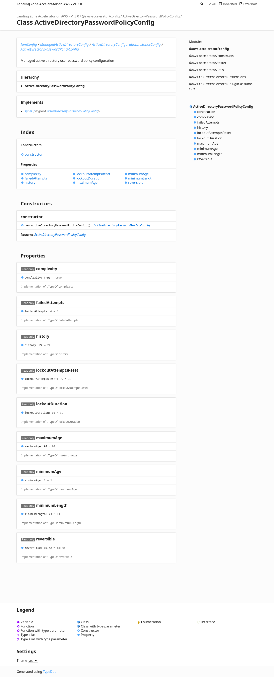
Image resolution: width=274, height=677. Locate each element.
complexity (33, 174)
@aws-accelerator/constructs (211, 56)
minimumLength (140, 178)
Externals (250, 4)
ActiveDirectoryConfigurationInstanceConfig (126, 44)
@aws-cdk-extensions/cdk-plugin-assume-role (221, 86)
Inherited (230, 4)
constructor (34, 154)
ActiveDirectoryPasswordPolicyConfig (151, 16)
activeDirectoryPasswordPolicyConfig (72, 111)
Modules (195, 42)
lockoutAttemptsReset (93, 174)
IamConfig (29, 44)
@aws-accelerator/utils (206, 70)
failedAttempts (36, 178)
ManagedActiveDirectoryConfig (64, 44)
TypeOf (30, 111)
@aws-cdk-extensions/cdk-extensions (217, 77)
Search (202, 4)
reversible (135, 182)
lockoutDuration (88, 178)
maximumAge (86, 182)
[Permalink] (46, 217)
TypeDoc (49, 671)
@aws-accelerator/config (101, 16)
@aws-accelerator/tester (207, 63)
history (30, 182)
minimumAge (138, 174)
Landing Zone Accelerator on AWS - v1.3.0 (49, 4)
